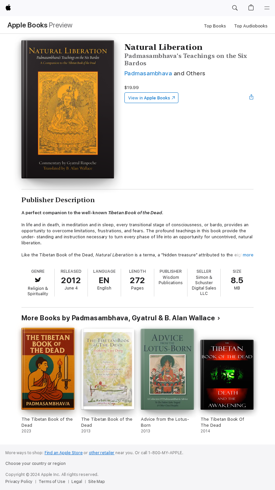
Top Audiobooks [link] (251, 25)
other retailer (101, 453)
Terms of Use (52, 481)
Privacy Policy (19, 481)
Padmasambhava (148, 73)
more (248, 254)
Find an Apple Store (64, 453)
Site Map (96, 481)
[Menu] (267, 8)
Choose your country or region (35, 463)
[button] (235, 8)
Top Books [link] (215, 25)
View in (149, 97)
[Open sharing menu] (251, 97)
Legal (76, 481)
